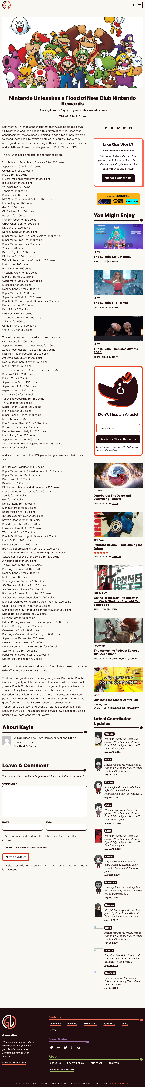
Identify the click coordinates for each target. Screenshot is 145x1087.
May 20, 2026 (111, 797)
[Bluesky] (118, 128)
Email (51, 822)
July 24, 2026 (111, 988)
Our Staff (96, 1063)
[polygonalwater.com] (132, 201)
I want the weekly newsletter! (26, 847)
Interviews (90, 1024)
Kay (84, 116)
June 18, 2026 (111, 920)
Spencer (110, 972)
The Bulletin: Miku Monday (112, 256)
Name (7, 822)
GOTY (53, 1030)
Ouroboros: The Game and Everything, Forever (112, 497)
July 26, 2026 (111, 774)
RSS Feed (114, 1063)
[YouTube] (131, 128)
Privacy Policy (111, 450)
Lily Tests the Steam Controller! (116, 700)
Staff (114, 261)
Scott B (109, 950)
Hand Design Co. (119, 1083)
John (114, 609)
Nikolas (114, 708)
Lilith (115, 503)
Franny (109, 782)
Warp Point (123, 196)
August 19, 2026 (112, 752)
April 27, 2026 (111, 965)
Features (55, 1024)
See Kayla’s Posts (25, 746)
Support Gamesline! (62, 1069)
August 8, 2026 (112, 875)
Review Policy (75, 1063)
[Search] (133, 5)
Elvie (108, 759)
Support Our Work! (118, 178)
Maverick (133, 708)
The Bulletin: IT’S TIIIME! (111, 302)
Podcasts (109, 1024)
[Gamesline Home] (6, 5)
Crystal (116, 556)
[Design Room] (118, 201)
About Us (55, 1063)
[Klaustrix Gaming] (104, 201)
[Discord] (112, 128)
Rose (123, 708)
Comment (9, 783)
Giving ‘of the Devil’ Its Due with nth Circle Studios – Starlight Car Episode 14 (117, 601)
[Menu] (140, 5)
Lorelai (109, 856)
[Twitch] (124, 128)
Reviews (72, 1024)
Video (125, 1024)
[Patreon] (106, 128)
